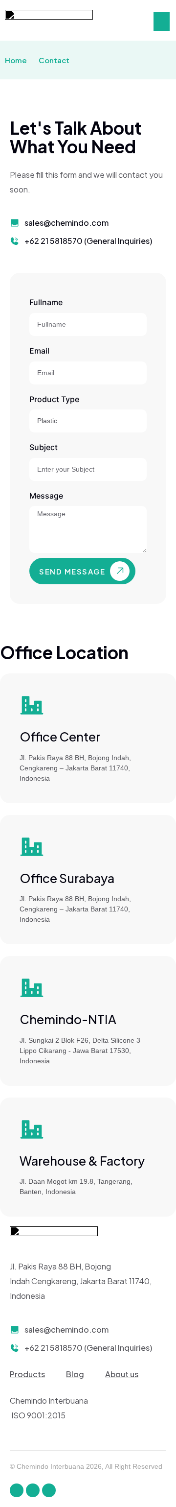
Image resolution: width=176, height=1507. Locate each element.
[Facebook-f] (16, 1490)
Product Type (54, 399)
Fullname (46, 302)
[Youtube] (49, 1490)
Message (46, 496)
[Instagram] (33, 1490)
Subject (43, 447)
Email (39, 351)
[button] (162, 21)
